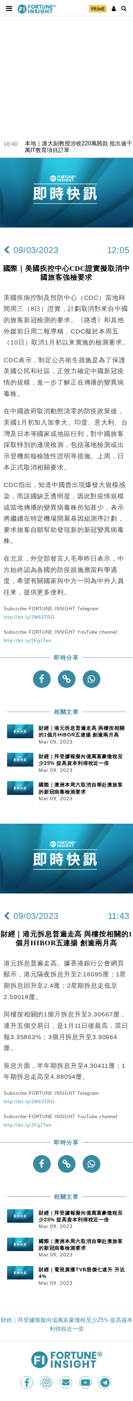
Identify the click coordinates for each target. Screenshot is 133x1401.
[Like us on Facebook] (27, 1382)
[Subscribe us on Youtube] (86, 1382)
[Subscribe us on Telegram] (105, 1382)
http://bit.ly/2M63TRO (29, 617)
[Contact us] (66, 1382)
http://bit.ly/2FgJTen (27, 640)
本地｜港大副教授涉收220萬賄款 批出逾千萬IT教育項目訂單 (78, 140)
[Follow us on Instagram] (47, 1382)
